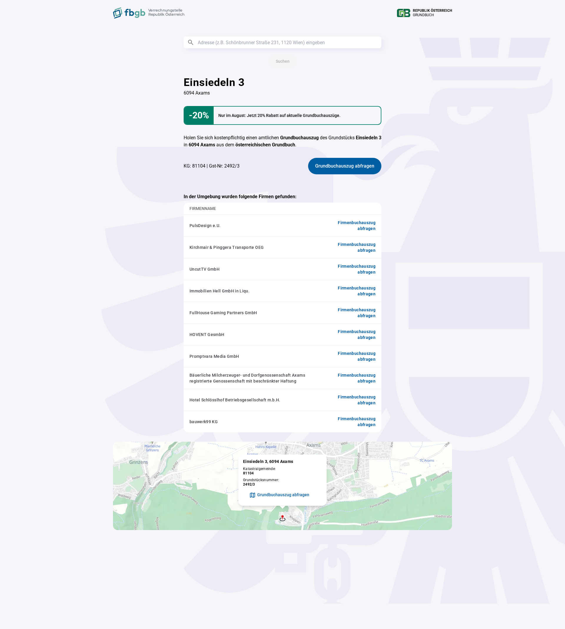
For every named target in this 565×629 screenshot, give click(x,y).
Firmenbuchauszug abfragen (356, 225)
